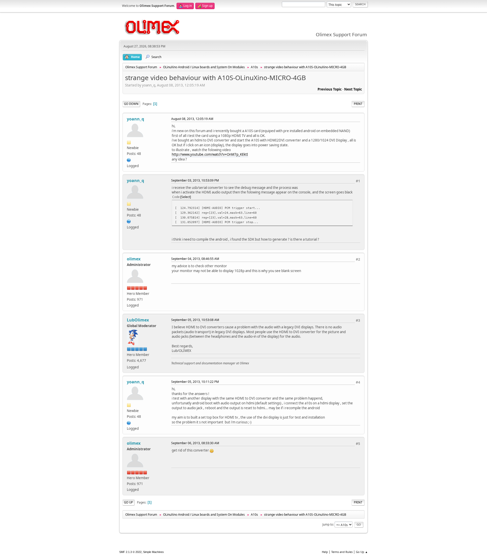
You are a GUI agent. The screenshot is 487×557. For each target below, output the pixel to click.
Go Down (131, 104)
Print (358, 104)
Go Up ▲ (362, 552)
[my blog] (129, 159)
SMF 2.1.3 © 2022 (130, 551)
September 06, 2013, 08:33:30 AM (195, 443)
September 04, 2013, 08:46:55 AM (195, 259)
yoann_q (135, 119)
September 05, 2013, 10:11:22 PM (195, 382)
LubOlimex (138, 320)
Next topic (353, 89)
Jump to (327, 524)
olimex (134, 259)
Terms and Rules (342, 552)
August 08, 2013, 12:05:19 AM (192, 119)
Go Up (128, 502)
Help (325, 552)
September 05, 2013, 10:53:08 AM (195, 320)
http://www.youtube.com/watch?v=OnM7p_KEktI (210, 154)
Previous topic (330, 89)
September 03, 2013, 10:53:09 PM (195, 180)
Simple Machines (153, 551)
